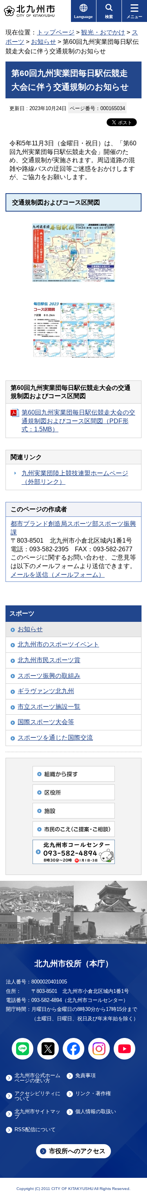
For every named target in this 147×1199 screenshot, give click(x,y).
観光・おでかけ (103, 32)
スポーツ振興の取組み (49, 675)
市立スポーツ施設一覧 (49, 706)
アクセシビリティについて (37, 1096)
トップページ (55, 32)
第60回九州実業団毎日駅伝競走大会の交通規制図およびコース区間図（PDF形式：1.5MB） (78, 421)
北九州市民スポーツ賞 (49, 660)
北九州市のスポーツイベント (58, 644)
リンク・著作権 (93, 1093)
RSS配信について (35, 1129)
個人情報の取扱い (95, 1111)
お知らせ (43, 41)
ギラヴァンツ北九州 (46, 691)
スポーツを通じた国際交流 (55, 737)
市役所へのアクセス (77, 1151)
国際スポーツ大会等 (46, 722)
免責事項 (85, 1075)
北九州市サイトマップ (37, 1114)
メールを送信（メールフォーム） (58, 574)
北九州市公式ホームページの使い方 (37, 1078)
